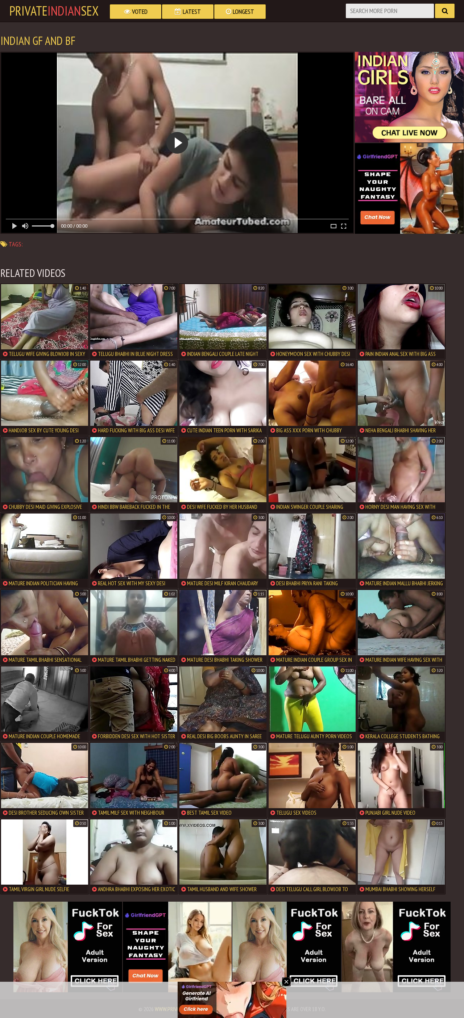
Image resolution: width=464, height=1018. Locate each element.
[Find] (445, 11)
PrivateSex (54, 11)
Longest (242, 11)
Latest (191, 11)
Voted (139, 11)
